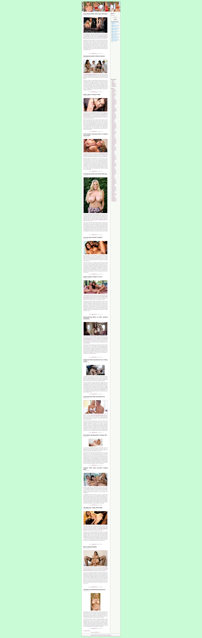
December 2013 (114, 181)
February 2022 (114, 114)
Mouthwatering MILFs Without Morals (94, 56)
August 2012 (113, 191)
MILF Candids (114, 85)
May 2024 (113, 97)
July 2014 (113, 175)
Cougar (113, 81)
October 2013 (114, 182)
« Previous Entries (86, 630)
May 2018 (113, 145)
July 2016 (113, 160)
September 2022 (114, 110)
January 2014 (114, 180)
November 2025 (114, 91)
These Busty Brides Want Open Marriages (95, 14)
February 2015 (114, 169)
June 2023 (113, 105)
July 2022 (113, 112)
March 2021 (113, 122)
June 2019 (113, 135)
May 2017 (113, 152)
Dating (113, 82)
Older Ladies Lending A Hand (91, 94)
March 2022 (113, 113)
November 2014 (114, 171)
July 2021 (113, 119)
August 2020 (113, 128)
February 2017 (114, 155)
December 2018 (114, 140)
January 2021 (114, 124)
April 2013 (113, 185)
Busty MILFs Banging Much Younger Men (95, 435)
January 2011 (114, 198)
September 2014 (114, 173)
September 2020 (114, 127)
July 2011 (113, 195)
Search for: (115, 17)
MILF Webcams (114, 86)
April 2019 (113, 136)
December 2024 (114, 93)
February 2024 (114, 99)
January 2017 (114, 156)
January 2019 (114, 139)
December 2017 (114, 148)
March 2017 (113, 154)
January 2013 (114, 187)
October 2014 (114, 172)
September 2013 (114, 183)
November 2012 (114, 188)
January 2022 (114, 115)
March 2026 (113, 89)
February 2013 (114, 186)
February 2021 (114, 123)
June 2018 (113, 144)
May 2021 (113, 120)
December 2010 (114, 199)
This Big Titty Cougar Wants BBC (93, 507)
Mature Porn (94, 131)
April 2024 (113, 98)
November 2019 (114, 132)
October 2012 (114, 189)
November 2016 (114, 157)
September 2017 (114, 150)
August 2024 (113, 95)
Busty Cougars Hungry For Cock (92, 276)
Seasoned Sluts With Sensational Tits (94, 396)
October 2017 (114, 149)
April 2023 (113, 106)
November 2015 (114, 165)
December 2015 (114, 164)
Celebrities (113, 80)
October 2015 (114, 166)
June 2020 (113, 129)
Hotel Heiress (113, 15)
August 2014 (113, 174)
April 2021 (113, 121)
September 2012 (114, 190)
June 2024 (113, 96)
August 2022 (113, 111)
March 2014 (113, 178)
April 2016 (113, 161)
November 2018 (114, 141)
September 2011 (114, 194)
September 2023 (114, 103)
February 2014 (114, 179)
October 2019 (114, 133)
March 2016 (113, 162)
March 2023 (113, 107)
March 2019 (113, 137)
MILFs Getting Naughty (90, 547)
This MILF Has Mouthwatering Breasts (94, 589)
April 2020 (113, 130)
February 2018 (114, 147)
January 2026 (114, 90)
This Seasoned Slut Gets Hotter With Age (95, 174)
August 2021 (113, 118)
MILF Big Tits (94, 53)
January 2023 (114, 108)
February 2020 (114, 131)
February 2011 (114, 197)
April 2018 (113, 146)
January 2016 (114, 163)
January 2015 (114, 170)
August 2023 (113, 104)
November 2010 (114, 200)
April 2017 (113, 153)
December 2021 (114, 116)
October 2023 (114, 102)
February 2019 (114, 138)
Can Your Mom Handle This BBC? (93, 237)
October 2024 (114, 94)
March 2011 (113, 196)
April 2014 (113, 177)
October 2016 (114, 158)
